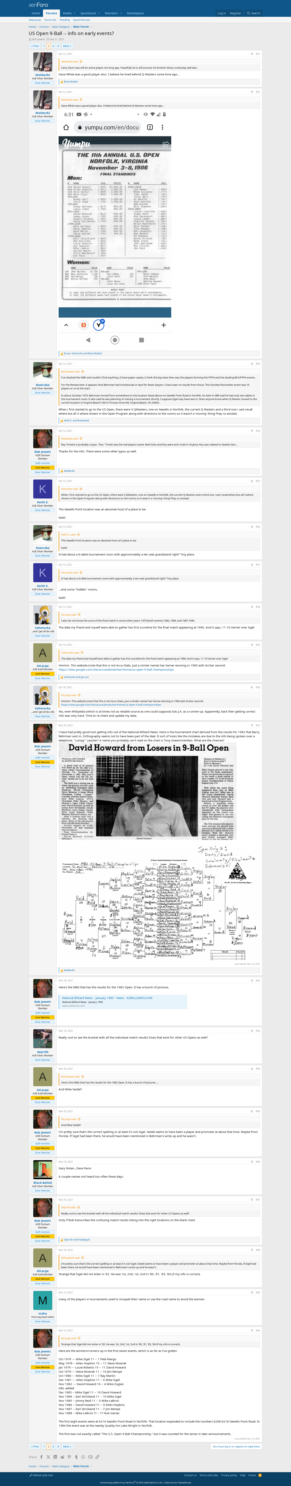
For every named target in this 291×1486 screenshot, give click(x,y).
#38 (258, 1250)
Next (66, 46)
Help (242, 1475)
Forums (51, 13)
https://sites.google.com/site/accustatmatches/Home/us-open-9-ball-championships (116, 669)
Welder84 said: (69, 61)
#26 (258, 526)
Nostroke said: (69, 489)
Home (36, 13)
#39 (258, 1292)
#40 (258, 1330)
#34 (258, 1068)
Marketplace (135, 13)
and (76, 420)
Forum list (50, 20)
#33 (258, 1030)
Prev (36, 46)
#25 (258, 481)
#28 (258, 606)
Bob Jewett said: (70, 371)
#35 (258, 1111)
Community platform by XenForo (131, 1482)
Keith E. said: (68, 534)
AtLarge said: (68, 614)
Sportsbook (88, 13)
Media (67, 13)
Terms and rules (209, 1475)
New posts (35, 20)
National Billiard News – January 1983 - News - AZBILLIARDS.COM (107, 998)
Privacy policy (229, 1475)
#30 (258, 687)
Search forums (81, 20)
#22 (258, 92)
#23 (258, 363)
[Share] (251, 54)
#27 (258, 564)
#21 (258, 54)
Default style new (42, 1475)
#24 (258, 430)
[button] (74, 13)
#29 (258, 644)
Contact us (190, 1475)
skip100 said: (68, 1207)
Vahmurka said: (70, 652)
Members (111, 13)
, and (83, 353)
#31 (258, 725)
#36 (258, 1161)
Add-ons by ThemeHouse (178, 1482)
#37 (258, 1199)
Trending (64, 20)
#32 (258, 980)
